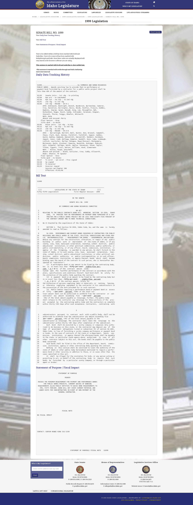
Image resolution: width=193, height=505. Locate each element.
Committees (68, 12)
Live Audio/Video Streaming (138, 12)
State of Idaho (132, 3)
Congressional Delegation (62, 491)
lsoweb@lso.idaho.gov (152, 486)
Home (34, 16)
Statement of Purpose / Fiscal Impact (53, 44)
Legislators (82, 12)
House (56, 12)
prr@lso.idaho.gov (80, 486)
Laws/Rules (96, 12)
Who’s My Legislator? (132, 6)
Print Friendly (155, 32)
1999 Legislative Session (73, 16)
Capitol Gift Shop (40, 491)
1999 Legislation (95, 16)
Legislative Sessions (113, 12)
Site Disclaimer (127, 500)
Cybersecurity (155, 500)
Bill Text (43, 40)
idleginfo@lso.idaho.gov (114, 486)
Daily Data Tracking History (50, 35)
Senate (46, 12)
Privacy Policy (141, 500)
